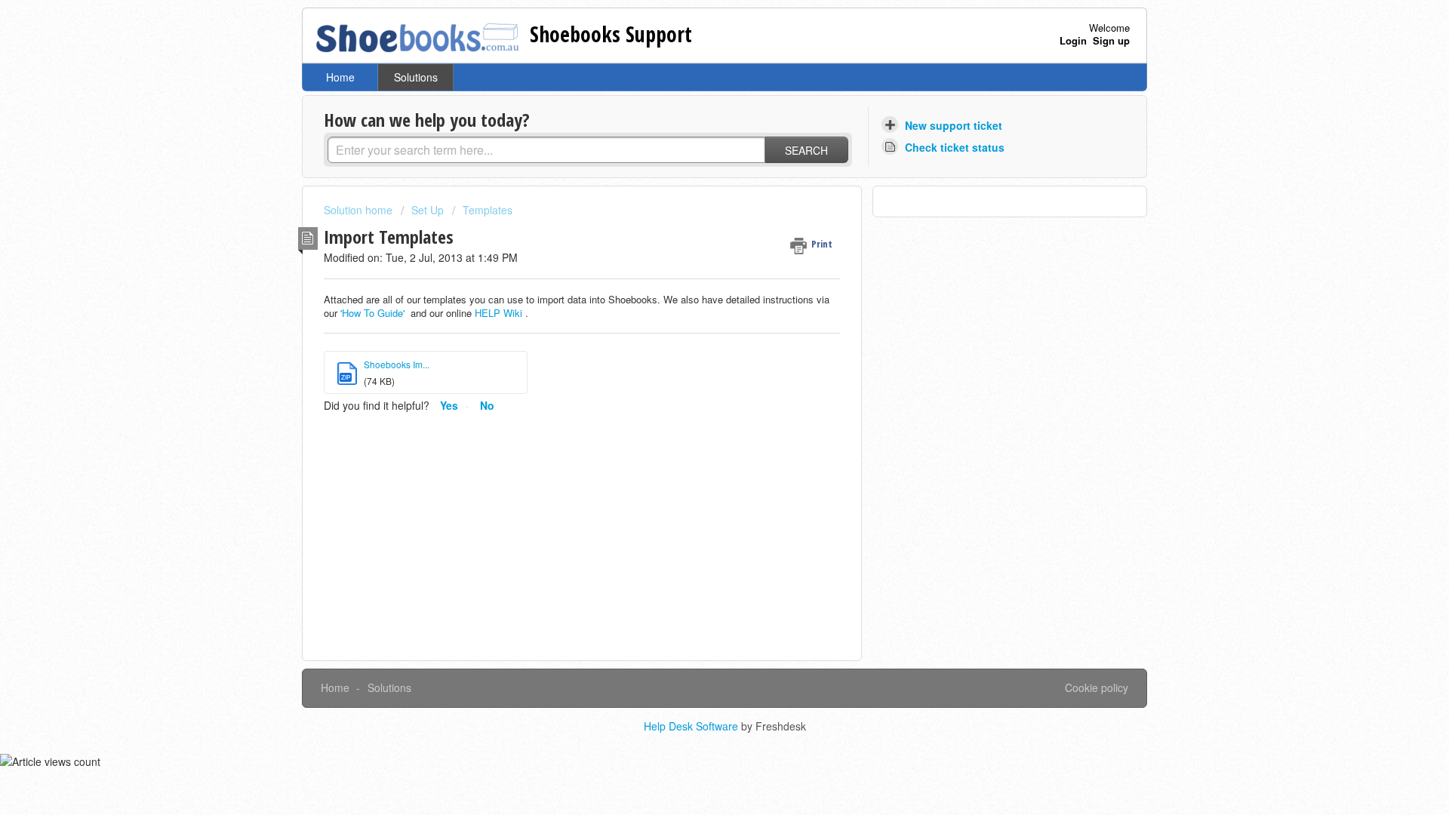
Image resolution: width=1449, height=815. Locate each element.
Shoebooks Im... (396, 364)
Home (340, 77)
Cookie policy (1096, 687)
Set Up (427, 209)
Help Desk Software (692, 726)
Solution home (359, 209)
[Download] (697, 209)
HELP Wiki (498, 313)
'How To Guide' (372, 313)
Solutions (416, 77)
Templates (487, 209)
